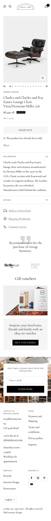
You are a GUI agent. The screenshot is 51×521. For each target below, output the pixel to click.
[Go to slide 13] (40, 86)
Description (9, 156)
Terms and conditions (33, 429)
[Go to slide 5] (20, 86)
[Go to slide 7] (25, 86)
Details (7, 200)
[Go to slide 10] (33, 86)
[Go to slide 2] (12, 86)
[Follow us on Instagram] (38, 478)
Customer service (17, 226)
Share (6, 145)
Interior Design (11, 482)
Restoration (9, 488)
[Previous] (4, 86)
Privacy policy (35, 438)
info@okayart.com (13, 440)
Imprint (32, 444)
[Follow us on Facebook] (31, 478)
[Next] (46, 86)
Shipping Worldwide (19, 218)
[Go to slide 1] (10, 86)
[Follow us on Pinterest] (44, 478)
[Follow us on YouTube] (31, 484)
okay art (9, 508)
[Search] (10, 6)
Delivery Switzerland (20, 210)
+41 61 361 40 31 (11, 435)
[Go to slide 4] (17, 86)
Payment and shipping (35, 419)
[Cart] (46, 6)
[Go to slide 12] (38, 86)
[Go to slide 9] (30, 86)
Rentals (7, 475)
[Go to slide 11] (35, 86)
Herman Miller (11, 92)
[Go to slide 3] (15, 86)
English (8, 499)
